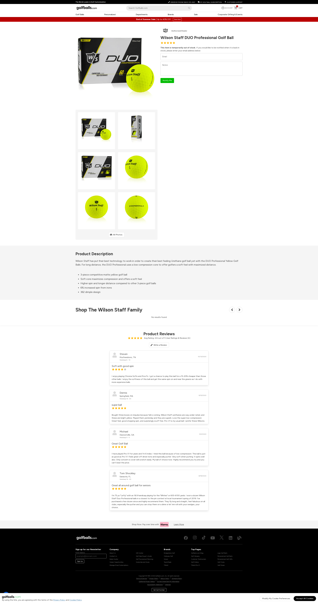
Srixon (166, 559)
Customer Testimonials (198, 559)
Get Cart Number (159, 590)
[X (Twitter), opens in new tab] (222, 538)
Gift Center (139, 553)
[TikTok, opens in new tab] (204, 538)
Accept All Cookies (304, 598)
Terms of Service (141, 578)
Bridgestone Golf (169, 553)
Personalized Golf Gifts (225, 559)
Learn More (179, 524)
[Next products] (239, 310)
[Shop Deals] (159, 19)
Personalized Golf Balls (225, 556)
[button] (189, 7)
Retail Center (114, 559)
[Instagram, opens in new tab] (195, 538)
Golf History (195, 562)
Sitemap (168, 584)
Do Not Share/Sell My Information (168, 581)
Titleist (166, 565)
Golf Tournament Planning (144, 559)
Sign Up (80, 561)
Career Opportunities (116, 562)
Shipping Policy (177, 578)
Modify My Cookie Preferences (276, 598)
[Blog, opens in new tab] (239, 538)
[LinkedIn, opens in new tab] (231, 538)
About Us (113, 553)
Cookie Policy (76, 600)
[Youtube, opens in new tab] (213, 538)
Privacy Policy (59, 600)
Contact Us (113, 556)
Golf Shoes (221, 565)
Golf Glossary (195, 556)
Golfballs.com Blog (197, 553)
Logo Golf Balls (222, 553)
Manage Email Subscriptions (119, 565)
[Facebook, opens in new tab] (186, 538)
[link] (227, 8)
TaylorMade (167, 562)
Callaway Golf (168, 556)
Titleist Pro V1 (195, 565)
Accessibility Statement (155, 584)
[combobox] (159, 8)
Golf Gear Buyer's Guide (144, 556)
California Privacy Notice (147, 581)
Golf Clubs (221, 562)
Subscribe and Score (142, 562)
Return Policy (165, 578)
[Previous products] (232, 310)
